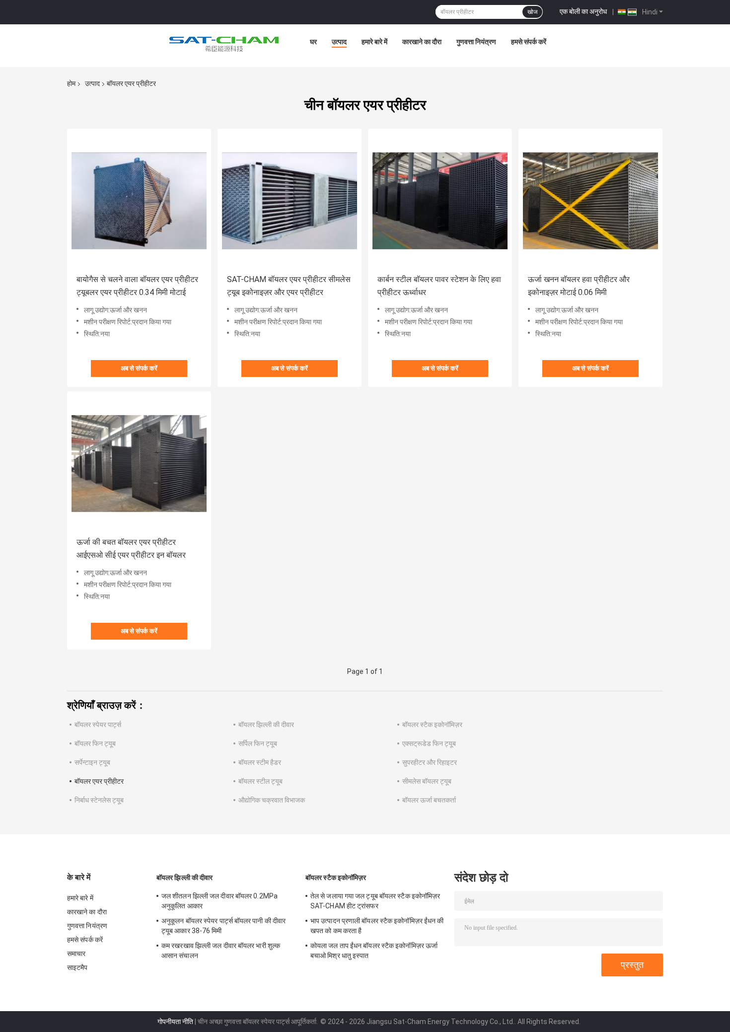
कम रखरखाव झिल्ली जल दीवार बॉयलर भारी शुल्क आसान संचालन (220, 950)
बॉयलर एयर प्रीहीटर (99, 781)
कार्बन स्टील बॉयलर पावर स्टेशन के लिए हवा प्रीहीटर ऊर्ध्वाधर (439, 286)
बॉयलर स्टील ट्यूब (260, 781)
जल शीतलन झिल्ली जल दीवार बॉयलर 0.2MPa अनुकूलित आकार (219, 901)
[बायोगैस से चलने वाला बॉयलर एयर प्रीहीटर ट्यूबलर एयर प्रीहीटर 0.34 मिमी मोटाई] (139, 200)
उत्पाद (339, 42)
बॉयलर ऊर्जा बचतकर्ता (429, 800)
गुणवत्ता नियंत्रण (476, 42)
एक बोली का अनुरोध (583, 11)
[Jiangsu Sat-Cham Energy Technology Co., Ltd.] (224, 44)
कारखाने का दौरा (421, 42)
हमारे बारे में (374, 42)
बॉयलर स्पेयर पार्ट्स (97, 725)
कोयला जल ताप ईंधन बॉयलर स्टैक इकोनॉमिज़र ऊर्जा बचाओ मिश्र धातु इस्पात (374, 950)
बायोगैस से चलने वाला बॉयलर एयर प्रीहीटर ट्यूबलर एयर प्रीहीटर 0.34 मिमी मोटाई (137, 286)
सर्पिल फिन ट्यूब (257, 743)
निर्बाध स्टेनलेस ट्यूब (99, 800)
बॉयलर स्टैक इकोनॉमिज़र (432, 725)
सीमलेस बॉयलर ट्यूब (426, 781)
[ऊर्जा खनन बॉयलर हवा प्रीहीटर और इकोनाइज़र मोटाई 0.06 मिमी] (590, 200)
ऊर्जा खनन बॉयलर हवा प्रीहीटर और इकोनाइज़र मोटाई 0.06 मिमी (579, 286)
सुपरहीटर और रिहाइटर (429, 762)
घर (313, 42)
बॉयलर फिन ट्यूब (95, 743)
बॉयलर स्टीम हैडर (259, 762)
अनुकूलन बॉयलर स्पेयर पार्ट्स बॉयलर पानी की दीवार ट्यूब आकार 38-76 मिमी (223, 926)
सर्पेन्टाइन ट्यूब (92, 762)
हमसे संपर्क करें (528, 42)
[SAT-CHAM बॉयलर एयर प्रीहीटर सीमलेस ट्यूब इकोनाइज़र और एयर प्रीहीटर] (289, 200)
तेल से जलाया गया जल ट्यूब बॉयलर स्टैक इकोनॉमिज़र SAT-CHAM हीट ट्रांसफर (375, 901)
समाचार (76, 954)
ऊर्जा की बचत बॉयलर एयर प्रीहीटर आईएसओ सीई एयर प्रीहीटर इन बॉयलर (131, 548)
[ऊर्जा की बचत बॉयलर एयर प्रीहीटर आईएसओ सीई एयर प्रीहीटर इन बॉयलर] (139, 463)
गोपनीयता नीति (175, 1022)
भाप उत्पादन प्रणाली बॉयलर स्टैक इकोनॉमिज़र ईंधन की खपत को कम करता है (377, 926)
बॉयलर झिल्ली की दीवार (266, 725)
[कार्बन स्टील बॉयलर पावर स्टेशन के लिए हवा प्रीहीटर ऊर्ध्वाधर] (440, 200)
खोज (532, 11)
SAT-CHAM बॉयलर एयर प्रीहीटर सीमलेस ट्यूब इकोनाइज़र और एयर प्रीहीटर (289, 286)
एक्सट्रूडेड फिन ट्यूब (429, 743)
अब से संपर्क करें (139, 368)
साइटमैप (77, 967)
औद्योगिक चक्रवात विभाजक (271, 800)
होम (71, 83)
